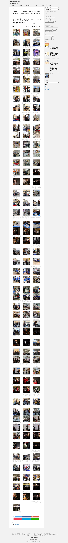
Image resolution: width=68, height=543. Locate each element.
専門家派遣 (54, 29)
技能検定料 (46, 31)
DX (55, 11)
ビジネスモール (47, 21)
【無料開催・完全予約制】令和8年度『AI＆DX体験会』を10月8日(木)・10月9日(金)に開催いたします (54, 47)
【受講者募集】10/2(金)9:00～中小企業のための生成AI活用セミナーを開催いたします (54, 63)
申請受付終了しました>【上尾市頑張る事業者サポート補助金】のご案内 (36, 535)
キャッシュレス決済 (47, 18)
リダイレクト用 (43, 533)
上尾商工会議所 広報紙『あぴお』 (16, 534)
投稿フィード (47, 87)
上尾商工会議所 (17, 524)
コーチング (52, 18)
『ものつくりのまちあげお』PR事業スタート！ (54, 75)
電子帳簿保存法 (47, 41)
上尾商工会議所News (15, 1)
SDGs (46, 13)
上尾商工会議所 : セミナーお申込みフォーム (51, 533)
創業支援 (46, 29)
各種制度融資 (28, 5)
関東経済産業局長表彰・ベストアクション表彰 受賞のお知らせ (54, 69)
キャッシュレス (52, 16)
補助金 (46, 39)
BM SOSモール (52, 11)
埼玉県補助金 (50, 29)
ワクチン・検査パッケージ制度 (49, 23)
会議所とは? (13, 5)
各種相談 (43, 5)
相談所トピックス (53, 36)
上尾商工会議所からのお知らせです (34, 539)
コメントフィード (47, 88)
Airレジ (48, 11)
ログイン (46, 86)
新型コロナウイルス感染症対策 (49, 34)
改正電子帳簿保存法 (51, 31)
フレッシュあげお (52, 21)
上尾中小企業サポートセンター (49, 26)
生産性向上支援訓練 (47, 36)
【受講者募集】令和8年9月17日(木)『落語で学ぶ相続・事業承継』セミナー (54, 55)
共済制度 (35, 5)
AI (45, 11)
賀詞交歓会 (49, 39)
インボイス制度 (47, 16)
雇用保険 (53, 39)
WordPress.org (47, 89)
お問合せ (50, 5)
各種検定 (20, 5)
